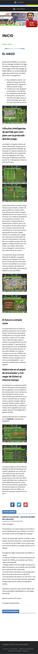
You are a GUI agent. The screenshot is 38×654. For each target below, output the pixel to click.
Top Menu (21, 2)
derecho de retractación (26, 649)
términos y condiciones (10, 649)
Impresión (26, 651)
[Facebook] (12, 504)
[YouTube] (25, 504)
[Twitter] (19, 504)
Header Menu (20, 9)
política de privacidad (14, 651)
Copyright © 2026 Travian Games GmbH (15, 644)
